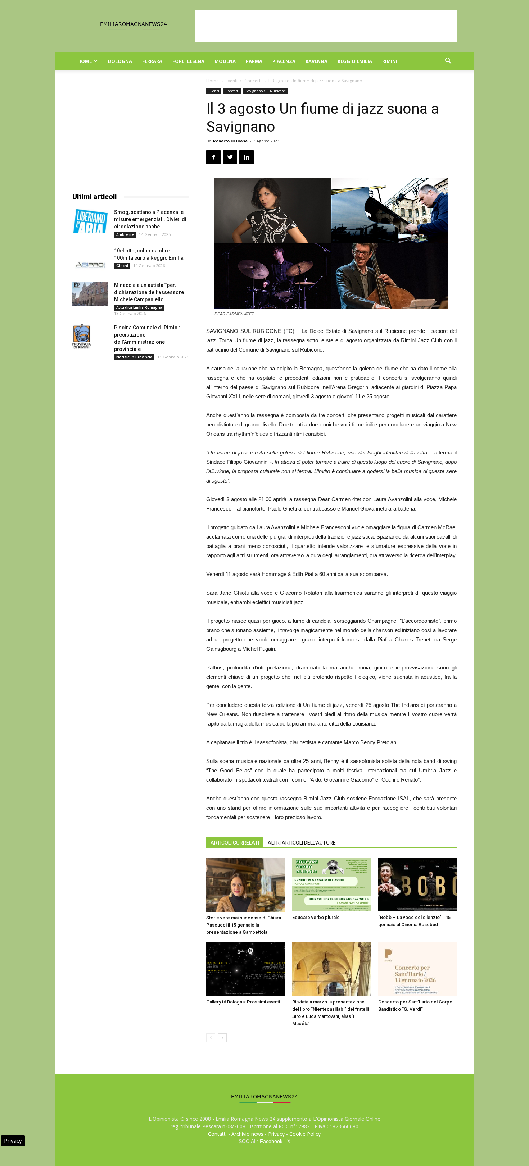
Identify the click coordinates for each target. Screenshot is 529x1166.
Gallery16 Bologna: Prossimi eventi (243, 1002)
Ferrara (152, 61)
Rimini (389, 61)
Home (84, 61)
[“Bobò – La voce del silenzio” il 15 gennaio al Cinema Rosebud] (417, 884)
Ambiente (125, 234)
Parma (254, 61)
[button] (448, 61)
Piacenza (283, 61)
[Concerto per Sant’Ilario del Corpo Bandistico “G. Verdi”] (417, 969)
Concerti (253, 81)
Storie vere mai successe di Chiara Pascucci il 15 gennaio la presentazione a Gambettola (243, 925)
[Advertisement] (326, 26)
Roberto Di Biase (230, 140)
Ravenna (316, 61)
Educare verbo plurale (316, 917)
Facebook (271, 1141)
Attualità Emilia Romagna (139, 307)
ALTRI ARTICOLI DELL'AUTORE (302, 843)
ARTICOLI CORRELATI (235, 843)
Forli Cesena (188, 61)
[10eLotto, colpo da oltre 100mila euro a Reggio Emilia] (90, 259)
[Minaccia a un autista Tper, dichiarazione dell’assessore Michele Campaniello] (90, 294)
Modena (225, 61)
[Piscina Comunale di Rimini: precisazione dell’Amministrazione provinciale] (81, 336)
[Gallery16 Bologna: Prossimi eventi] (245, 969)
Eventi (232, 81)
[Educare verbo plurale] (331, 884)
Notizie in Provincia (134, 357)
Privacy (276, 1133)
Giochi (122, 265)
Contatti (217, 1133)
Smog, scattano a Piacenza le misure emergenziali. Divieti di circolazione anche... (150, 219)
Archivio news (247, 1133)
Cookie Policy (305, 1133)
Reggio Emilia (355, 61)
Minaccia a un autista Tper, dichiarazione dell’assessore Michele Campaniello (149, 292)
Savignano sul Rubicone (265, 90)
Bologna (120, 61)
